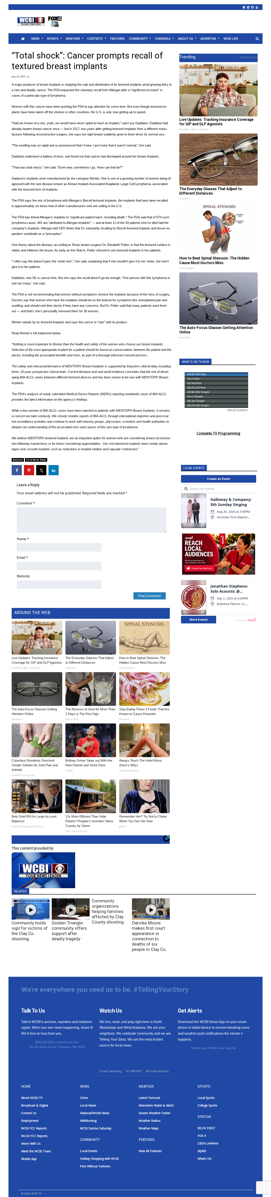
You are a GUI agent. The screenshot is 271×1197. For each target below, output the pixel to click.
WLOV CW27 (206, 1128)
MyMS (202, 1151)
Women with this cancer (28, 106)
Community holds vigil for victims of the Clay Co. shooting (30, 930)
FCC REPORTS (134, 1071)
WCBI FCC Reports (34, 1128)
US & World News (36, 459)
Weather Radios (149, 1121)
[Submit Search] (257, 39)
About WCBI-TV (32, 1098)
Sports (52, 38)
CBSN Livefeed (208, 1143)
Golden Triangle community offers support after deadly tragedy (69, 930)
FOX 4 (202, 1136)
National (18, 459)
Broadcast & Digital (34, 1105)
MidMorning (88, 1121)
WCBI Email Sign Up (222, 1048)
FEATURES (117, 38)
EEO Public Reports (157, 1071)
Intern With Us (31, 1143)
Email (22, 557)
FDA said (140, 217)
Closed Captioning (110, 1071)
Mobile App (198, 1048)
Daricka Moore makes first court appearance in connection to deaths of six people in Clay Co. (149, 936)
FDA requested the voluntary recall (77, 90)
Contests (95, 38)
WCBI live (231, 38)
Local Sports (206, 1098)
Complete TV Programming (218, 433)
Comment (26, 503)
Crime (84, 1098)
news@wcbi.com (67, 1042)
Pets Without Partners (95, 1166)
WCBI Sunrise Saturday (95, 1128)
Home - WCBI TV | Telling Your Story (40, 21)
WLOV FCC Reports (34, 1136)
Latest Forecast (149, 1098)
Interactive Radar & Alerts (156, 1105)
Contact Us (28, 1113)
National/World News (94, 1113)
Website (23, 576)
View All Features (150, 1151)
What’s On (205, 1159)
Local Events (88, 1151)
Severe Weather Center (154, 1113)
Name (23, 538)
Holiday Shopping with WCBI (99, 1159)
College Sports (207, 1105)
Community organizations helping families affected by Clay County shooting (108, 911)
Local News (88, 1105)
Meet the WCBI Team (36, 1151)
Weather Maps (149, 1128)
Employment (30, 1121)
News (35, 38)
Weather (73, 38)
